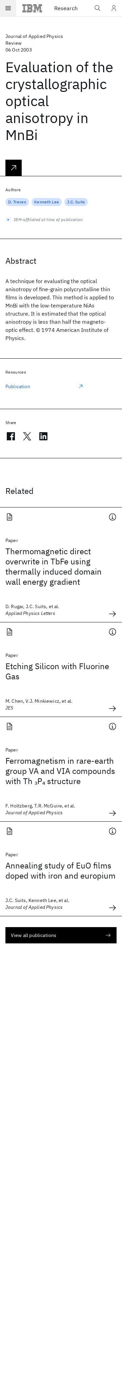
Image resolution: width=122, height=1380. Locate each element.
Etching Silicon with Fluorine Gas (57, 671)
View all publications (33, 935)
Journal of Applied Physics (34, 36)
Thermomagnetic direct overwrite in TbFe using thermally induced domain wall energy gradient (53, 566)
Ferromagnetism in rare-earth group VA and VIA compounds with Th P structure (60, 771)
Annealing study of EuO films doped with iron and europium (60, 870)
